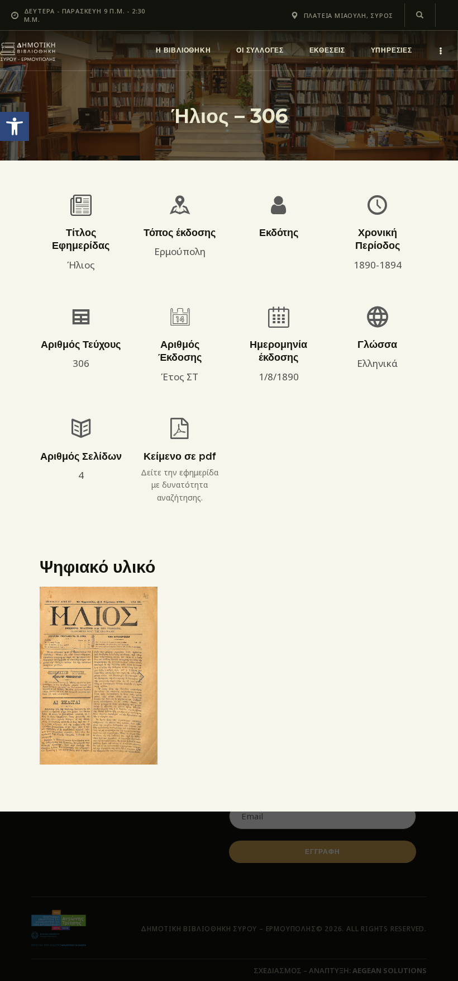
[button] (14, 126)
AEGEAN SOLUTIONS (389, 970)
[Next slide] (140, 676)
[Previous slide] (57, 676)
